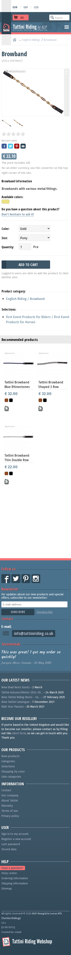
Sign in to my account (15, 834)
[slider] (13, 134)
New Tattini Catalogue (15, 702)
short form (19, 733)
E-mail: (6, 626)
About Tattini (9, 800)
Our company (9, 795)
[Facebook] (4, 146)
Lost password (10, 844)
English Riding (31, 40)
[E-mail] (23, 146)
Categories (8, 761)
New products (10, 756)
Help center (9, 873)
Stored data (8, 849)
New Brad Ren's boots (15, 687)
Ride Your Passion (12, 706)
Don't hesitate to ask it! (18, 214)
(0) (22, 17)
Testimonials (11, 643)
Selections (8, 766)
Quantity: (8, 247)
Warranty (7, 805)
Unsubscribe (44, 612)
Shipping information (14, 883)
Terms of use (9, 811)
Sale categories (11, 776)
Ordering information (14, 878)
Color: (5, 229)
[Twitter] (10, 146)
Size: (5, 238)
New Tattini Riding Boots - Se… (21, 697)
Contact (7, 618)
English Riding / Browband (25, 299)
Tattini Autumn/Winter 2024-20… (22, 692)
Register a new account (16, 839)
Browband (50, 40)
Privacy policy (10, 816)
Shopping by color (13, 771)
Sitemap (6, 888)
